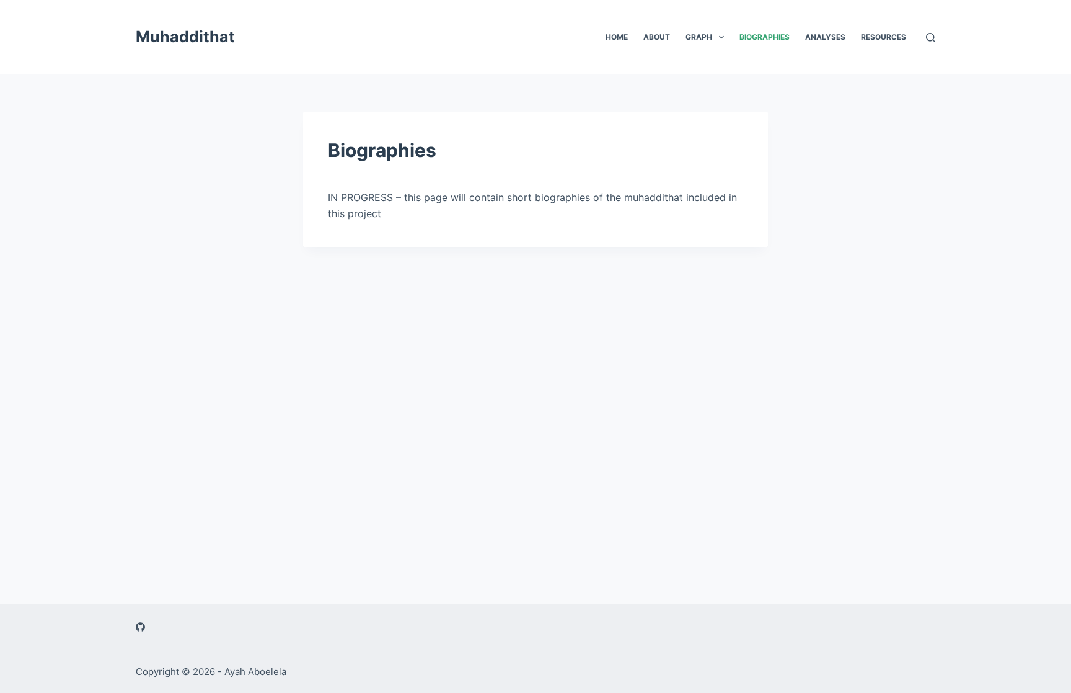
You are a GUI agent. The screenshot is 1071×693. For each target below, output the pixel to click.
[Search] (930, 37)
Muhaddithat (185, 36)
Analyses (825, 37)
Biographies (764, 37)
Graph (698, 37)
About (656, 37)
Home (617, 37)
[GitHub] (140, 627)
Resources (883, 37)
